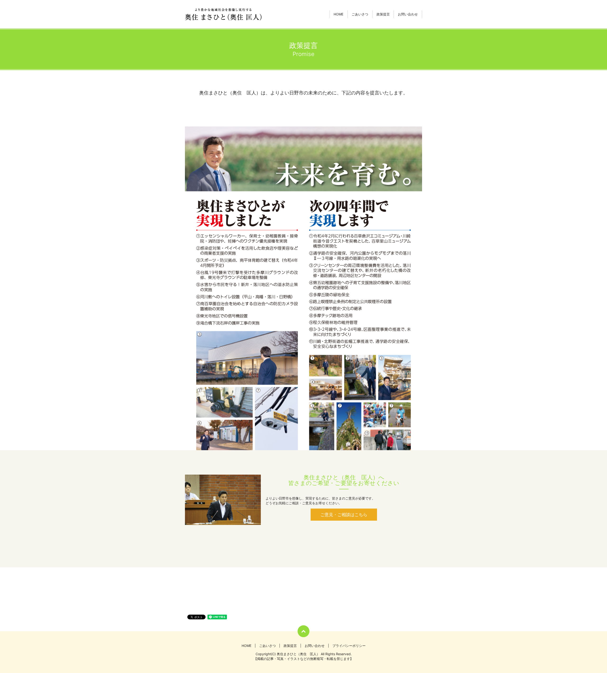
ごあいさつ (360, 14)
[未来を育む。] (303, 288)
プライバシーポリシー (349, 646)
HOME (338, 14)
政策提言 (383, 14)
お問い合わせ (408, 14)
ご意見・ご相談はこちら (343, 514)
